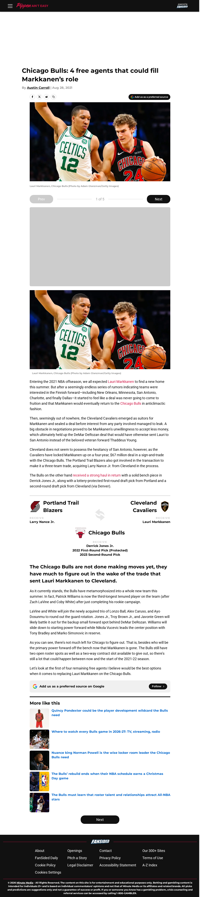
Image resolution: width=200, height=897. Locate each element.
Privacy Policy (110, 858)
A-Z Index (149, 865)
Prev (41, 199)
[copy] (53, 97)
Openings (74, 851)
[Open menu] (10, 6)
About (39, 851)
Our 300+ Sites (153, 851)
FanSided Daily (46, 858)
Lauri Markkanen (121, 382)
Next (158, 199)
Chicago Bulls (130, 403)
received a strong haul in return (97, 475)
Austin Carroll (38, 88)
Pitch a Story (77, 858)
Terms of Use (152, 858)
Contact (105, 851)
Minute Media (25, 882)
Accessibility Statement (117, 865)
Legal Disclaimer (80, 865)
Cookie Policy (45, 865)
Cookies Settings (48, 872)
